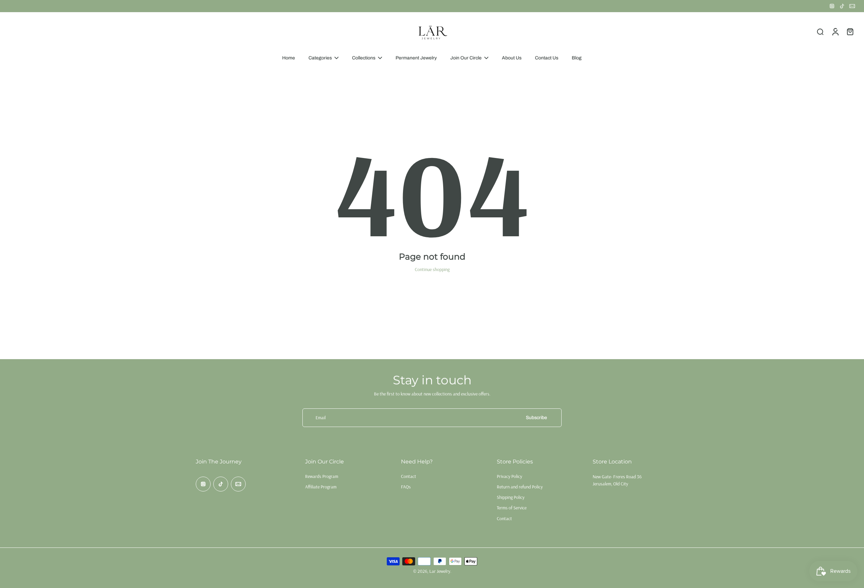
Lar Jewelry (439, 571)
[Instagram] (832, 6)
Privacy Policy (509, 476)
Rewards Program (321, 476)
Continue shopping (432, 269)
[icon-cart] (849, 31)
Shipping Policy (510, 497)
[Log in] (835, 31)
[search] (820, 31)
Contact (408, 476)
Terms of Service (511, 508)
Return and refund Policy (520, 487)
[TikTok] (842, 6)
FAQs (406, 487)
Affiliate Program (320, 487)
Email (321, 418)
